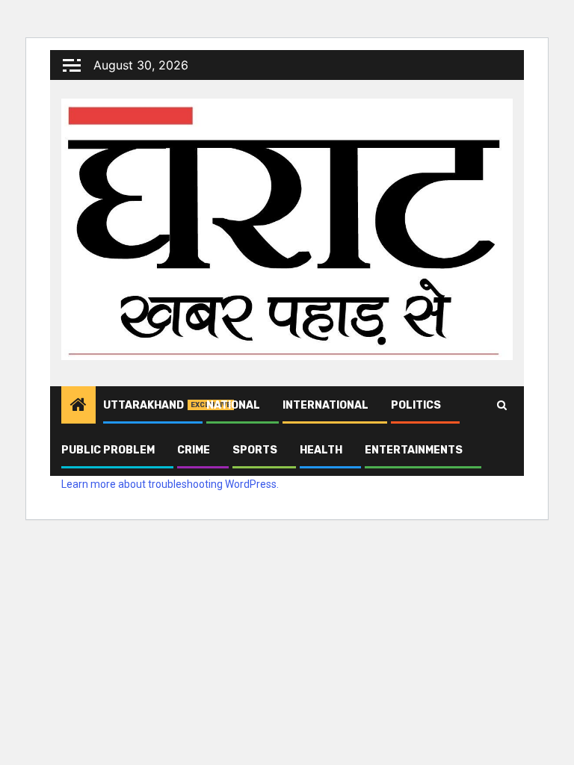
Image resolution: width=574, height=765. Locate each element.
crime (193, 450)
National (233, 405)
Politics (416, 405)
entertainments (414, 450)
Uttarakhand (143, 405)
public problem (108, 450)
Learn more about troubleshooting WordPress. (170, 484)
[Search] (502, 405)
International (325, 405)
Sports (254, 450)
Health (321, 450)
